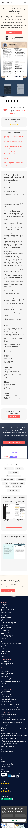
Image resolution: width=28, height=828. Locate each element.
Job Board (3, 648)
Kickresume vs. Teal (5, 753)
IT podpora (19, 468)
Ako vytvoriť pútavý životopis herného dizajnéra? (13, 142)
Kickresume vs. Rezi (5, 749)
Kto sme (3, 759)
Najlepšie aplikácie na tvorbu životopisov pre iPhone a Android (14, 736)
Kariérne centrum (5, 669)
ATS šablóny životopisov (6, 696)
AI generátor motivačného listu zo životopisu (11, 646)
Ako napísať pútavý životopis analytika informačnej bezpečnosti (13, 147)
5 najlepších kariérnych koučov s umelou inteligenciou (14, 731)
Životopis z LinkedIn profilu (7, 609)
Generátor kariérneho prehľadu (8, 622)
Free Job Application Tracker (8, 650)
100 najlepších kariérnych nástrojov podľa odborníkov (13, 741)
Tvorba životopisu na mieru (7, 628)
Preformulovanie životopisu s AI (8, 615)
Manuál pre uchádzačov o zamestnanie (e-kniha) (12, 679)
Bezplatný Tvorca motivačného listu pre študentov (13, 645)
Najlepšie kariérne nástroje (7, 740)
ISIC (2, 716)
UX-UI (7, 486)
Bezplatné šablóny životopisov (8, 698)
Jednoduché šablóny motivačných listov (10, 707)
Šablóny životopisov (5, 691)
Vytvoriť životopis (8, 591)
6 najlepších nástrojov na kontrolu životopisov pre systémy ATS (12, 726)
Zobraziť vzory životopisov (14, 526)
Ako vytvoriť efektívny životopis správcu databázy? (13, 137)
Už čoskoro (3, 653)
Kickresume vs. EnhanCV (7, 751)
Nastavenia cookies (5, 766)
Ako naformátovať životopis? (7, 744)
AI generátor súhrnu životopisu (8, 620)
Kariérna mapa (4, 638)
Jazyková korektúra (5, 651)
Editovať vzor (14, 416)
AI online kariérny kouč (6, 641)
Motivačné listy (4, 676)
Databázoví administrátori (17, 483)
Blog (2, 686)
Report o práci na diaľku (6, 683)
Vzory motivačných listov (7, 673)
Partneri (3, 769)
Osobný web (4, 607)
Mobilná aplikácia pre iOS (7, 663)
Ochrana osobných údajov (7, 764)
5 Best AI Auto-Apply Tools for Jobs (9, 733)
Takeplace (18, 13)
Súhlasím (14, 820)
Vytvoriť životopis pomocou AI (14, 442)
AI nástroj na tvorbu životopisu (8, 610)
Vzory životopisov (5, 671)
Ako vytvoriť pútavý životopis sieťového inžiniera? (13, 157)
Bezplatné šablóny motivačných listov (10, 704)
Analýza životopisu (5, 625)
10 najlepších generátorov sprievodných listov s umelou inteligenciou (12, 723)
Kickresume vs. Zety (5, 748)
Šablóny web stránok (6, 694)
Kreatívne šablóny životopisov (8, 702)
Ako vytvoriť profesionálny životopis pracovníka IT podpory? (12, 152)
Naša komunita (4, 684)
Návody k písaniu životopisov (8, 674)
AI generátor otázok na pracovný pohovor (10, 640)
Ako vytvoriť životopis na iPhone (8, 714)
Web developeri (13, 472)
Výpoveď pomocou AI (6, 614)
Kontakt (3, 761)
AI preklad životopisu (6, 617)
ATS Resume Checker (6, 627)
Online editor (4, 604)
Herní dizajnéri (8, 468)
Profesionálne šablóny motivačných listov (11, 709)
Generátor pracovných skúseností (9, 623)
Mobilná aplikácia (5, 661)
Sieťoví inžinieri (17, 486)
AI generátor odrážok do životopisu (9, 619)
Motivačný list (4, 605)
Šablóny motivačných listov (7, 693)
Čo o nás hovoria (5, 771)
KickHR (2, 654)
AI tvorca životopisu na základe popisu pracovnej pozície (12, 632)
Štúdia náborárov (5, 754)
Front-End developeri (8, 479)
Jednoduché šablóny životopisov (8, 699)
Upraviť (20, 816)
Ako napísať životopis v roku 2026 (9, 743)
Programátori (21, 479)
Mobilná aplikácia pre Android (8, 664)
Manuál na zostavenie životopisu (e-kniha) (11, 681)
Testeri (5, 483)
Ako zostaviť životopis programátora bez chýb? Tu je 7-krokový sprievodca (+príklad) (13, 164)
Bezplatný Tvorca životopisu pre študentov (11, 643)
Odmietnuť (8, 816)
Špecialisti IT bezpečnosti (13, 476)
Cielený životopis (5, 630)
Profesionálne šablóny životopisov (9, 701)
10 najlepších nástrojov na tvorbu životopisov (11, 717)
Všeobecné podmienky (6, 763)
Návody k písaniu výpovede (7, 678)
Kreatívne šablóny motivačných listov (10, 706)
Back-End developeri (13, 490)
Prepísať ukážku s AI (14, 32)
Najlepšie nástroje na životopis (8, 738)
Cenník (2, 656)
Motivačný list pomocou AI (7, 612)
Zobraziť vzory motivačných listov (14, 566)
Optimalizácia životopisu (7, 635)
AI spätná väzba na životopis (8, 636)
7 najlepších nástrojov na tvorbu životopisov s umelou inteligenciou (13, 720)
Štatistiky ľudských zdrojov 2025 (8, 746)
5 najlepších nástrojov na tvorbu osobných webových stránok (13, 729)
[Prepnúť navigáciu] (25, 2)
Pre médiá (3, 767)
